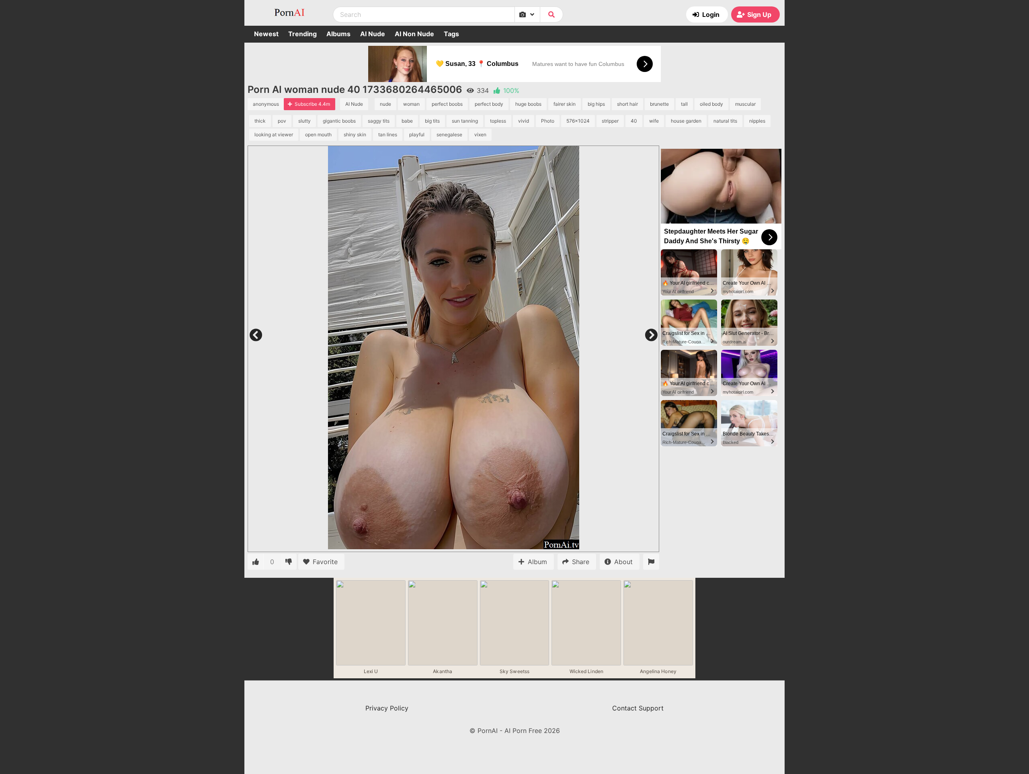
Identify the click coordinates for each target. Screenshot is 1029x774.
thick (260, 121)
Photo (547, 121)
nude (385, 104)
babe (407, 121)
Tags (451, 34)
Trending (302, 34)
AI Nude (372, 34)
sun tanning (465, 121)
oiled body (711, 104)
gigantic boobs (339, 121)
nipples (757, 121)
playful (416, 134)
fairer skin (564, 104)
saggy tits (378, 121)
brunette (659, 104)
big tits (432, 121)
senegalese (449, 134)
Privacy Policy (386, 708)
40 (634, 121)
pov (282, 121)
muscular (745, 104)
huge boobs (528, 104)
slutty (304, 121)
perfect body (489, 104)
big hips (596, 104)
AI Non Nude (414, 34)
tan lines (387, 134)
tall (684, 104)
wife (654, 121)
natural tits (725, 121)
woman (411, 104)
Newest (266, 34)
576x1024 (578, 121)
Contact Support (638, 708)
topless (498, 121)
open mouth (318, 134)
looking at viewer (273, 134)
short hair (627, 104)
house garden (686, 121)
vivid (523, 121)
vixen (480, 134)
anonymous (266, 104)
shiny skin (355, 134)
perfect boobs (447, 104)
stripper (610, 121)
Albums (338, 34)
